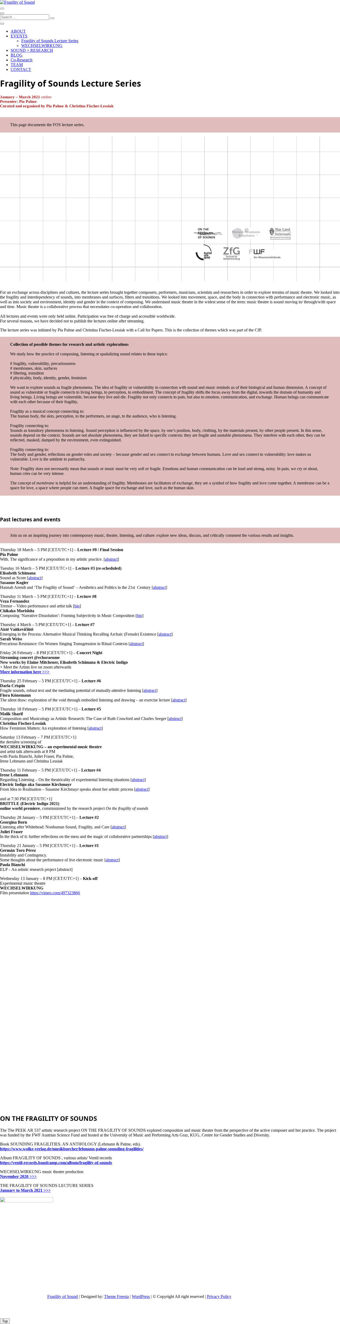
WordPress (141, 1296)
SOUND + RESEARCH (32, 50)
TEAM (17, 64)
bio (77, 606)
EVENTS (19, 36)
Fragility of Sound (62, 1296)
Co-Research (21, 60)
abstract (111, 559)
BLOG (17, 55)
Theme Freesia (116, 1296)
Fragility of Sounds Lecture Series (49, 41)
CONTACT (21, 69)
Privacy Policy (219, 1296)
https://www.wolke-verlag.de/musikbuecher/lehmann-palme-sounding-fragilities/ (71, 1149)
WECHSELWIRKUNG (41, 45)
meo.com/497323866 (62, 893)
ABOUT (18, 31)
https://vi (37, 893)
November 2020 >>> (18, 1176)
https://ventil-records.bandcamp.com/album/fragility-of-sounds (56, 1162)
